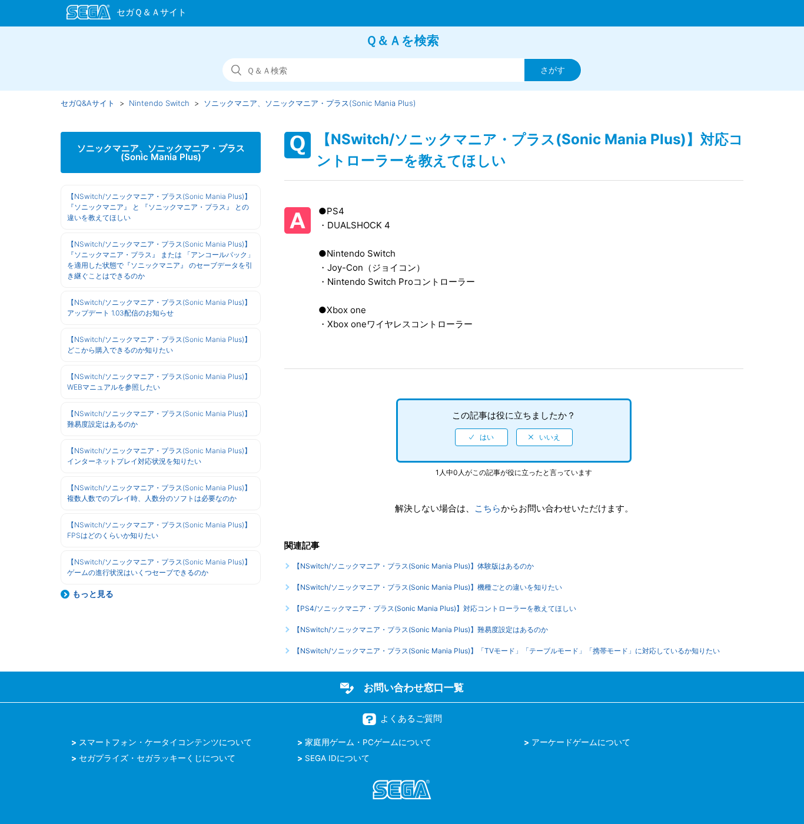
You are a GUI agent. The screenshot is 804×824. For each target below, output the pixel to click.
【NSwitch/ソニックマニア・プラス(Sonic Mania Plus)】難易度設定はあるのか (159, 418)
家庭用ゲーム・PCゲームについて (368, 742)
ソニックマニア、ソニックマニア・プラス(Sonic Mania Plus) (310, 103)
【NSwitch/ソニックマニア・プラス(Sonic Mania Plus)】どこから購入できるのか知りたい (159, 344)
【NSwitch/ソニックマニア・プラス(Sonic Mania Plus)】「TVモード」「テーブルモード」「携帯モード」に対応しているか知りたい (506, 650)
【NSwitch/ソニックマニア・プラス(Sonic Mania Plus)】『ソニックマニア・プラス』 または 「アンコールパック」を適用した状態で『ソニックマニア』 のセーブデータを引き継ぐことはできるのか (160, 260)
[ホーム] (121, 14)
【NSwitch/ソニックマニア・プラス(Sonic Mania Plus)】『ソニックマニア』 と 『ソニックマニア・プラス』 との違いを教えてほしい (159, 207)
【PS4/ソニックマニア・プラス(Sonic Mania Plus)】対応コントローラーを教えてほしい (434, 608)
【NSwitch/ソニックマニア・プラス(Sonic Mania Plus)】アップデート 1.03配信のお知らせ (159, 307)
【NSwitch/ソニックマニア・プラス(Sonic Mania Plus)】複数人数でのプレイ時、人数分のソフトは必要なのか (159, 493)
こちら (487, 508)
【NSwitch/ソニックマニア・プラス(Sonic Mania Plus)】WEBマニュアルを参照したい (159, 381)
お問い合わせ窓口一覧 (414, 687)
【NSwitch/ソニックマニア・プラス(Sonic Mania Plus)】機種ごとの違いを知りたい (427, 587)
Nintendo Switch (159, 103)
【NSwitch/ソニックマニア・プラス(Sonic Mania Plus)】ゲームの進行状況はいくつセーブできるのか (159, 567)
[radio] (481, 437)
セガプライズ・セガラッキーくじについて (157, 758)
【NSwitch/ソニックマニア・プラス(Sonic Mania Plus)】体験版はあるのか (413, 565)
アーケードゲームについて (580, 742)
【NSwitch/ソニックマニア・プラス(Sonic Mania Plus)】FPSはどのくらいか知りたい (159, 530)
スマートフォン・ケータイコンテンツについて (165, 742)
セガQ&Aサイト (88, 103)
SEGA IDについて (337, 758)
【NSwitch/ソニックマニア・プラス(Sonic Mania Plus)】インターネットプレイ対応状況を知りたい (159, 456)
